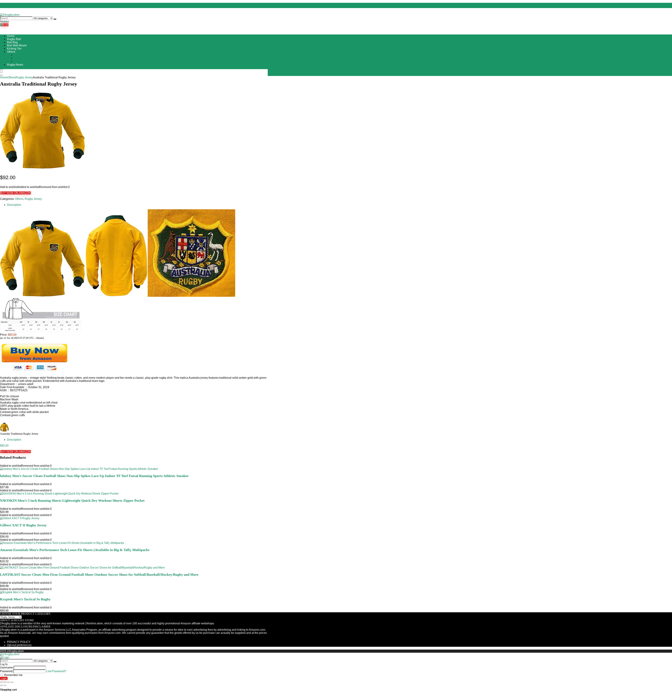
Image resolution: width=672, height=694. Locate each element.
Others (11, 51)
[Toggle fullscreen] (8, 682)
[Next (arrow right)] (5, 685)
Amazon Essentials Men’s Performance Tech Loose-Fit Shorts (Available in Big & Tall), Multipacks (74, 550)
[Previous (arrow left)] (1, 685)
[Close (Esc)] (1, 682)
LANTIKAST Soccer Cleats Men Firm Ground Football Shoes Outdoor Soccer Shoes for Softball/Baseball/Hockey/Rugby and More (99, 574)
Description (14, 204)
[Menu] (1, 71)
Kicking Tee (14, 48)
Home (11, 35)
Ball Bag (12, 42)
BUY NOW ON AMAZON (15, 192)
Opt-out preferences (19, 645)
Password (6, 671)
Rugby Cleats (22, 54)
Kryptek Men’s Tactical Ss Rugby (25, 599)
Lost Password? (56, 671)
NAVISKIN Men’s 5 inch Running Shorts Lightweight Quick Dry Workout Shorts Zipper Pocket (72, 500)
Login (3, 678)
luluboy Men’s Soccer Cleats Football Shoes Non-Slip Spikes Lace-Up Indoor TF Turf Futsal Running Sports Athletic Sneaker (94, 476)
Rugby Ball (14, 39)
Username (6, 667)
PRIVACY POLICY (18, 641)
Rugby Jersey (22, 58)
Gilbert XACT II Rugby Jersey (23, 525)
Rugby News (15, 64)
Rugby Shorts (22, 61)
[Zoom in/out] (11, 682)
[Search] (55, 19)
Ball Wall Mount (16, 45)
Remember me (13, 675)
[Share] (5, 682)
